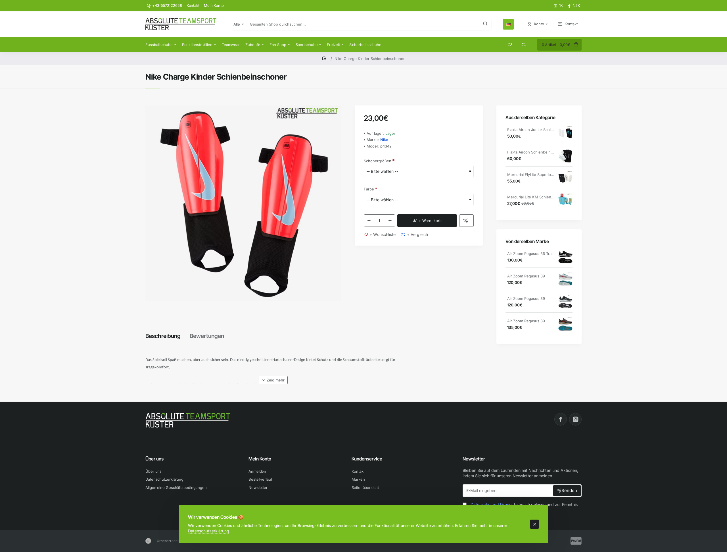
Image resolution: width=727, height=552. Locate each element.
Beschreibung (163, 336)
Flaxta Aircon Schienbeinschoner (530, 152)
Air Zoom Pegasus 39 (526, 276)
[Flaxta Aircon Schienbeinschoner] (565, 156)
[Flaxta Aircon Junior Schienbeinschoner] (565, 133)
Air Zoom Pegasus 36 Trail (530, 254)
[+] (390, 221)
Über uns (154, 459)
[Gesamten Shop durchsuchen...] (485, 24)
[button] (427, 221)
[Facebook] (560, 419)
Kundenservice (367, 459)
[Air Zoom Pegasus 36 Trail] (565, 257)
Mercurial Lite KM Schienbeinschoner (530, 197)
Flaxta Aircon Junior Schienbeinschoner (530, 130)
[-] (369, 221)
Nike (384, 140)
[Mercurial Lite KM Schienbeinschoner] (565, 201)
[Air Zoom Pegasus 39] (565, 280)
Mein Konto (259, 459)
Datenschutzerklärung (208, 530)
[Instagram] (575, 419)
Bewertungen (207, 336)
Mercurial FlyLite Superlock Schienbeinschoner (530, 175)
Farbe (369, 189)
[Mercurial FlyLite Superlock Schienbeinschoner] (565, 178)
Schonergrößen (377, 161)
